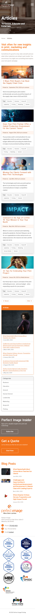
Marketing (20, 104)
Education (9, 101)
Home (3, 38)
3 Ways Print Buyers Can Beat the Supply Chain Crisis (16, 82)
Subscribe (9, 431)
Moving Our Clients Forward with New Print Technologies (17, 173)
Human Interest (7, 251)
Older (29, 301)
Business (17, 101)
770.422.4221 (13, 525)
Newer (6, 301)
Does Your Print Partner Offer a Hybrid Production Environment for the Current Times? (17, 126)
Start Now (10, 450)
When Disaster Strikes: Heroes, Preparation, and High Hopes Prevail (22, 497)
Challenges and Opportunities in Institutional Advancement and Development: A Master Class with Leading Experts (23, 484)
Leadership (6, 104)
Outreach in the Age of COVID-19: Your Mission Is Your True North (16, 220)
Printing (14, 104)
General (27, 104)
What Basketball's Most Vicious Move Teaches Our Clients (22, 471)
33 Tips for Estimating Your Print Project (17, 272)
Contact (11, 532)
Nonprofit (23, 101)
